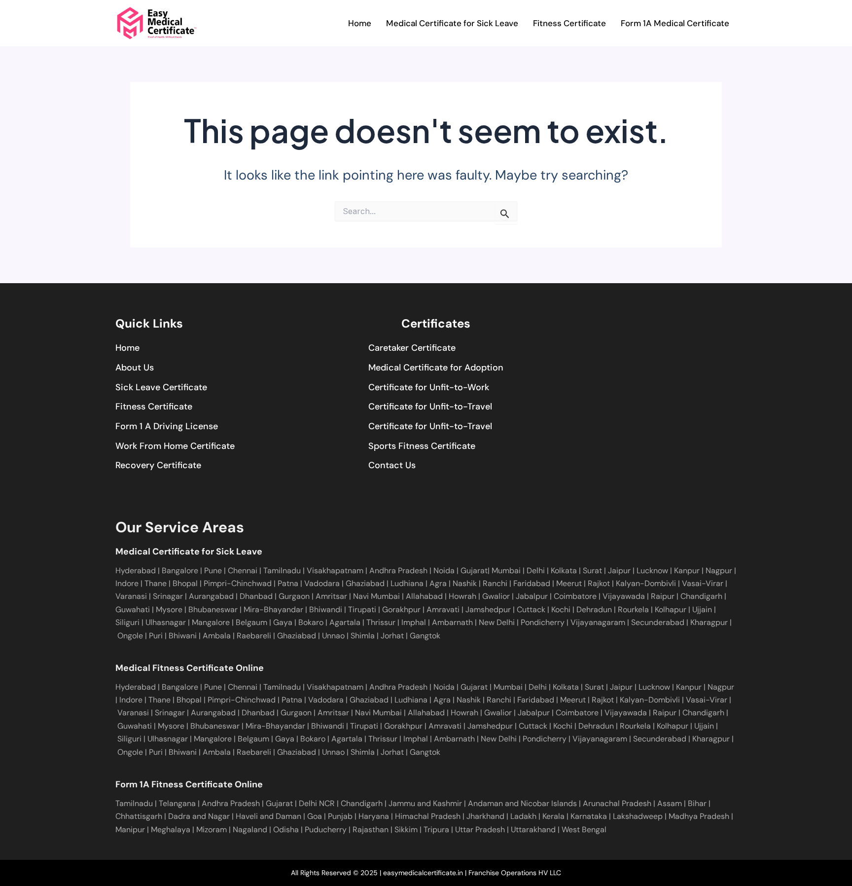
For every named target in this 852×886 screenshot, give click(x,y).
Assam (669, 803)
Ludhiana (408, 583)
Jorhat (392, 635)
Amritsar (330, 596)
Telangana (177, 803)
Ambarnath (452, 622)
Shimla (363, 635)
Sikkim (406, 829)
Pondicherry (543, 622)
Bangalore (181, 570)
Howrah (461, 596)
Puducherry (326, 829)
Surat (593, 570)
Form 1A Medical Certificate (675, 23)
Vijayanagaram (597, 622)
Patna (289, 583)
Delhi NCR (317, 803)
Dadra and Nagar (199, 816)
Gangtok (425, 635)
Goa (314, 816)
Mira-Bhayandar (272, 609)
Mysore (168, 609)
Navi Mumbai (375, 596)
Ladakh (523, 816)
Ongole (130, 635)
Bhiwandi (324, 609)
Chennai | (245, 570)
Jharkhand (485, 816)
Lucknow (653, 570)
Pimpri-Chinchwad (239, 583)
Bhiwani (183, 635)
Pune (213, 570)
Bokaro (309, 622)
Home (359, 23)
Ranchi (496, 583)
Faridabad (532, 583)
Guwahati (132, 609)
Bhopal (186, 583)
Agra (439, 583)
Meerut (570, 583)
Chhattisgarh (138, 816)
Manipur (130, 829)
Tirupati (361, 609)
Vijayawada (623, 596)
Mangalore (210, 622)
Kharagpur (709, 622)
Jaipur (620, 570)
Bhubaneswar (212, 609)
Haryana (373, 816)
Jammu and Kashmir (425, 803)
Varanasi (131, 596)
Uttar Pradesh (480, 829)
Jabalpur (531, 596)
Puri (156, 635)
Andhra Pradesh (399, 570)
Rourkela (632, 609)
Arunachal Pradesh (617, 803)
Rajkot (599, 583)
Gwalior (495, 596)
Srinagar (167, 596)
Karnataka (588, 816)
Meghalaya (170, 829)
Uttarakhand (533, 829)
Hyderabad (135, 570)
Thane (156, 583)
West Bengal (584, 829)
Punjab (340, 816)
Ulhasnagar (164, 622)
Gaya (281, 622)
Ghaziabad (366, 583)
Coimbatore (574, 596)
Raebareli (254, 635)
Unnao (333, 635)
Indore (128, 583)
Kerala (553, 816)
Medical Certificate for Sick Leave (452, 23)
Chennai (242, 687)
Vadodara (323, 583)
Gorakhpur (400, 609)
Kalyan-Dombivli (645, 583)
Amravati (442, 609)
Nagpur (720, 570)
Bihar (697, 803)
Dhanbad (255, 596)
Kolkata (565, 570)
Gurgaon (293, 596)
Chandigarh (700, 596)
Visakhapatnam (336, 570)
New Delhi (497, 622)
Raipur (661, 596)
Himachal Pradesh (428, 816)
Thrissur (380, 622)
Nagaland (250, 829)
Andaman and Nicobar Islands (522, 803)
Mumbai (507, 570)
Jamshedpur (487, 609)
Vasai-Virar (701, 583)
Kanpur (688, 570)
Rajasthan (371, 829)
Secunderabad (657, 622)
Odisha (286, 829)
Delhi (537, 570)
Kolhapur (669, 609)
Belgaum (250, 622)
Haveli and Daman (268, 816)
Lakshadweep (638, 816)
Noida (445, 570)
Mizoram (211, 829)
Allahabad (423, 596)
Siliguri (127, 622)
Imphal (413, 622)
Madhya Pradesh (699, 816)
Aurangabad (210, 596)
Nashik (466, 583)
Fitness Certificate (569, 23)
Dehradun (593, 609)
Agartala (344, 622)
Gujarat (474, 570)
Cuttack (530, 609)
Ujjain (701, 609)
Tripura (436, 829)
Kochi (559, 609)
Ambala (217, 635)
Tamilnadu (283, 570)
